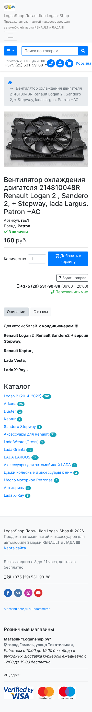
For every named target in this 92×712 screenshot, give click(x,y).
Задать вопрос (73, 278)
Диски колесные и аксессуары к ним (40, 472)
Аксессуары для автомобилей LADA (39, 464)
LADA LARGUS (20, 457)
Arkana (13, 403)
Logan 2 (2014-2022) (27, 396)
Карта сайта (15, 548)
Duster (12, 411)
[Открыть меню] (10, 36)
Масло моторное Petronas (30, 480)
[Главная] (10, 82)
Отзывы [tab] (40, 311)
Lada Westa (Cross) (23, 441)
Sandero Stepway (22, 426)
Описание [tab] (16, 311)
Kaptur (12, 418)
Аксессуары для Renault (29, 434)
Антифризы (16, 487)
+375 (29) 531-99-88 (30, 577)
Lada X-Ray (16, 495)
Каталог (17, 386)
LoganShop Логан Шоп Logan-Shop (36, 530)
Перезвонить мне (71, 291)
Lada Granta (17, 449)
